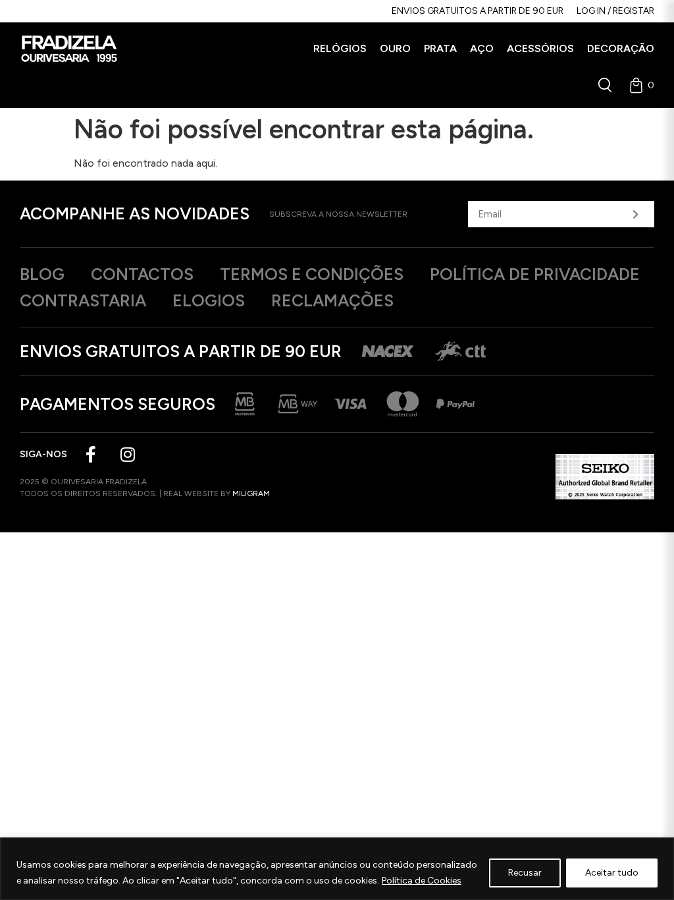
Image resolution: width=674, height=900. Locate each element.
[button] (340, 49)
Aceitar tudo (611, 872)
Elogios (208, 300)
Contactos (142, 274)
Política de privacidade (535, 274)
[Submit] (635, 214)
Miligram (251, 493)
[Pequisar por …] (605, 85)
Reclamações (332, 300)
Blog (42, 274)
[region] (337, 868)
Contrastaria (83, 300)
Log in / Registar (615, 10)
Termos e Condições (311, 274)
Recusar (525, 872)
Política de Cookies (421, 880)
